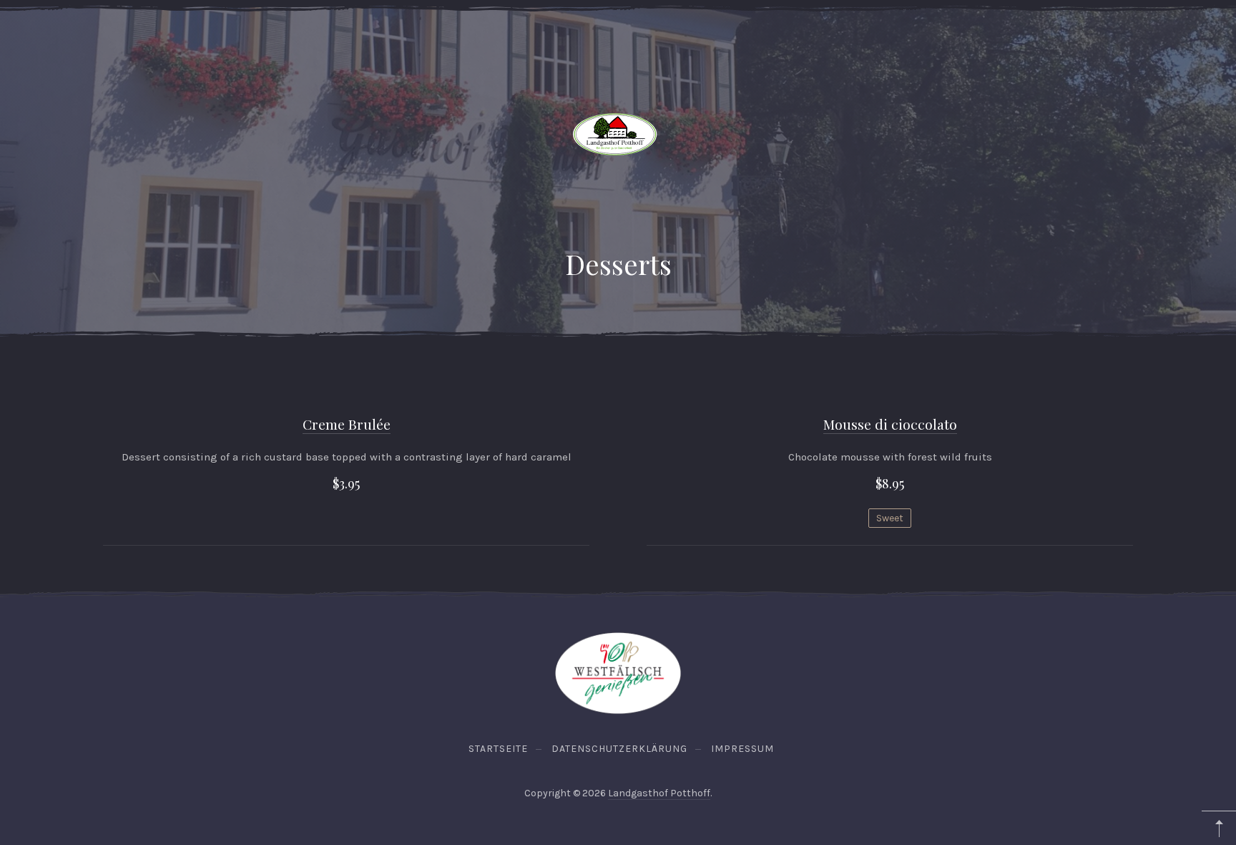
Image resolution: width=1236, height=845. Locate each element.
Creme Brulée (347, 424)
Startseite (498, 749)
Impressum (742, 749)
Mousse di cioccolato (890, 424)
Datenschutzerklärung (619, 749)
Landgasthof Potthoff (659, 793)
